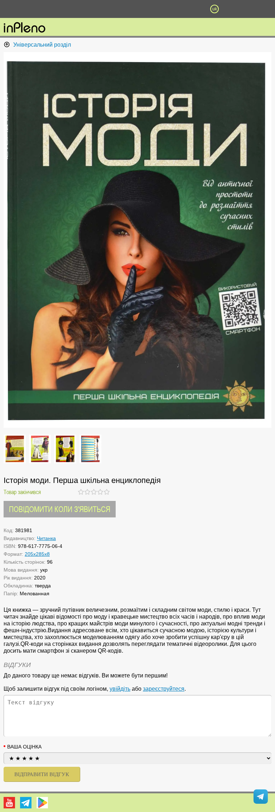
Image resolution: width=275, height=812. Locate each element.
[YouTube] (9, 802)
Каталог (20, 9)
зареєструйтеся (163, 689)
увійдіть (120, 689)
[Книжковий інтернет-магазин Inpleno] (24, 28)
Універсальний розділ (42, 45)
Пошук (99, 9)
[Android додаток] (42, 802)
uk (214, 8)
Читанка (46, 538)
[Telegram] (26, 802)
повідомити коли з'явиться (59, 509)
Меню (60, 9)
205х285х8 (37, 554)
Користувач (137, 9)
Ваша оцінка (24, 747)
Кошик (176, 9)
